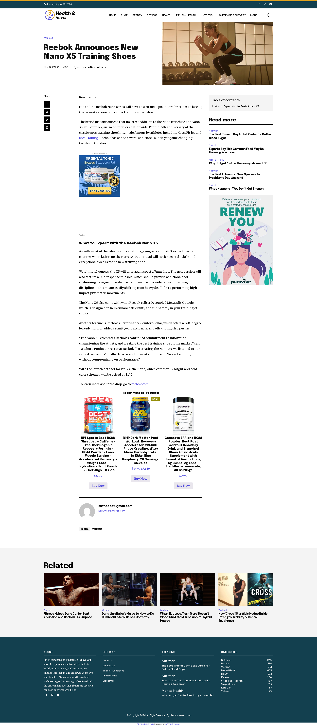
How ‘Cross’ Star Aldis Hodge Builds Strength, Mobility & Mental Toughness (242, 617)
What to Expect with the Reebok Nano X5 (237, 106)
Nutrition (213, 130)
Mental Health (216, 159)
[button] (268, 15)
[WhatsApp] (47, 127)
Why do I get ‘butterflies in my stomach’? (237, 163)
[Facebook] (259, 4)
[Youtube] (270, 4)
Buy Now (98, 486)
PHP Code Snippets (145, 724)
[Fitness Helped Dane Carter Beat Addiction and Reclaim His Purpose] (71, 589)
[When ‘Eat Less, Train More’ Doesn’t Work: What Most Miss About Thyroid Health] (187, 589)
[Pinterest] (47, 119)
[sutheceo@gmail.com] (87, 511)
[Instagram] (265, 4)
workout (97, 528)
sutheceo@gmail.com (91, 67)
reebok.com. (140, 384)
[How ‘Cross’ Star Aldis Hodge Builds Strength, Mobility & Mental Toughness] (245, 589)
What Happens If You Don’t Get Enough (236, 188)
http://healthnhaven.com (111, 510)
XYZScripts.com (173, 724)
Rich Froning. (89, 138)
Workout (48, 38)
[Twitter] (47, 112)
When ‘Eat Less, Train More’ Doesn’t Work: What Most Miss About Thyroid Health (186, 617)
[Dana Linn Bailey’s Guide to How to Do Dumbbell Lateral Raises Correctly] (129, 589)
